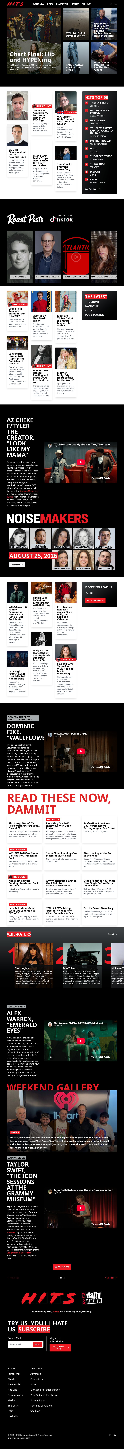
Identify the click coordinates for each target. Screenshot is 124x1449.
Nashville (92, 306)
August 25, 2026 (33, 555)
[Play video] (17, 105)
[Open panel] (116, 4)
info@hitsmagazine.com (19, 1438)
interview (11, 1232)
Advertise (35, 1373)
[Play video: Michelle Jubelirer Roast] (104, 257)
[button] (111, 1277)
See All (111, 934)
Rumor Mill (38, 4)
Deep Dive (36, 1368)
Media (11, 1400)
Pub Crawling (94, 315)
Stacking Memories (28, 491)
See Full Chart (91, 189)
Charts (50, 4)
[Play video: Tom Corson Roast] (20, 257)
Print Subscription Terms (44, 1395)
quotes (10, 496)
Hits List (75, 4)
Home (11, 1368)
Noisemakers (15, 1395)
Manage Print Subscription (45, 1389)
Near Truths (62, 4)
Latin (89, 310)
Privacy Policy (38, 1400)
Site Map (35, 1411)
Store (33, 1384)
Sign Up (37, 1344)
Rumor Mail (14, 1338)
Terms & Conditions (41, 1405)
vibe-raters (19, 934)
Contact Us (36, 1379)
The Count (86, 4)
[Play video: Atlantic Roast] (76, 257)
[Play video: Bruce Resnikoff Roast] (48, 257)
